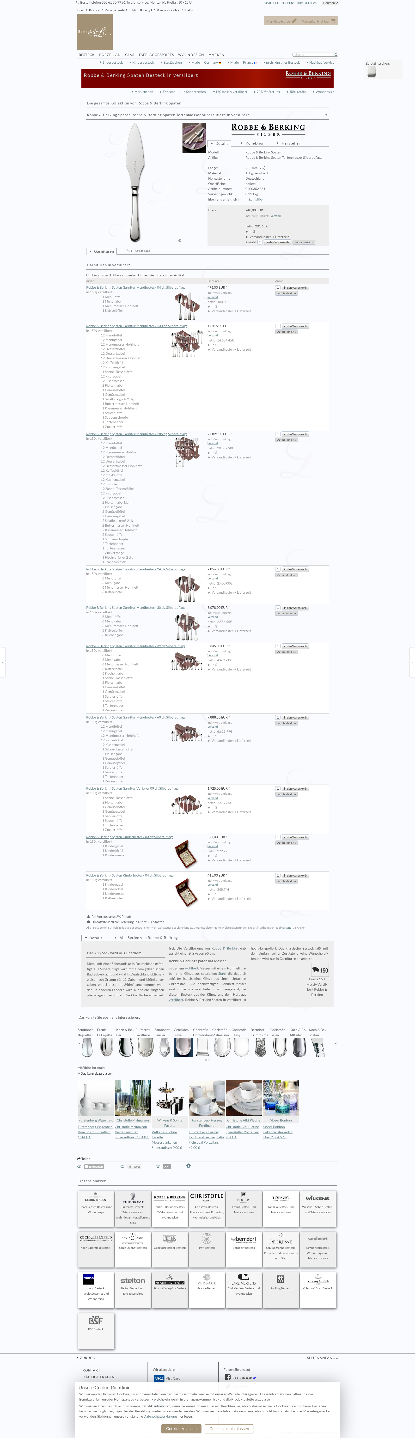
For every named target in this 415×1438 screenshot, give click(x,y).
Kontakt (91, 1370)
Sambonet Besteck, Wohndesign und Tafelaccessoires (318, 1253)
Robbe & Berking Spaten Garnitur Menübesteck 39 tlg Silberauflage (135, 646)
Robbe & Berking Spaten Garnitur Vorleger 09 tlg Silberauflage (132, 788)
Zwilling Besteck (281, 1288)
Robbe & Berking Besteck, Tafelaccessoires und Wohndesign (170, 1212)
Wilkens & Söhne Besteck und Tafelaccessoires (317, 1209)
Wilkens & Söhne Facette (169, 1122)
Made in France (242, 62)
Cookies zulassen (181, 1429)
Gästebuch (271, 3)
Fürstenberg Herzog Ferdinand (207, 1122)
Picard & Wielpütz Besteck (169, 1288)
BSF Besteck (96, 1329)
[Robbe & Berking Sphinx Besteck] (412, 662)
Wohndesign (325, 92)
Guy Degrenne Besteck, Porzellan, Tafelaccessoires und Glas (281, 1253)
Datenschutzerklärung (160, 1416)
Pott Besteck (207, 1247)
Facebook (242, 1378)
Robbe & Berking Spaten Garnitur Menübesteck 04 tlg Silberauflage (135, 287)
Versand (275, 216)
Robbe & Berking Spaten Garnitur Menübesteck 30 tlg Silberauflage (135, 607)
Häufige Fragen (99, 1377)
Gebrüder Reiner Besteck (170, 1247)
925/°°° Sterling (268, 92)
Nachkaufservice (321, 62)
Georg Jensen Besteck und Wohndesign (95, 1209)
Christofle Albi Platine (243, 1120)
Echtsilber (256, 199)
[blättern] (79, 1044)
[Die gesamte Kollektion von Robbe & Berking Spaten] (326, 115)
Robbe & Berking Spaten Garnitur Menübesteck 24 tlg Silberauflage (135, 569)
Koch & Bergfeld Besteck (95, 1247)
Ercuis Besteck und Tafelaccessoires (244, 1209)
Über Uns (288, 3)
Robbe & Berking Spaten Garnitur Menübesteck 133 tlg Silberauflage (136, 326)
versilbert (176, 1000)
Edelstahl (170, 92)
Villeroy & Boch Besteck (318, 1288)
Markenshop (143, 92)
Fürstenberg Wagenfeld (96, 1120)
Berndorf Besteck (244, 1247)
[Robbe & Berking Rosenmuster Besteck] (2, 662)
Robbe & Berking (139, 10)
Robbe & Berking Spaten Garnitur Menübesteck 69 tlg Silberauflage (135, 717)
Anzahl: (251, 242)
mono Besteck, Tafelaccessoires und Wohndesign (96, 1293)
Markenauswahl (114, 10)
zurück (87, 1358)
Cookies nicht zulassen (229, 1429)
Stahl (222, 973)
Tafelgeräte (298, 92)
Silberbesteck (113, 62)
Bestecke (94, 10)
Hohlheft (191, 968)
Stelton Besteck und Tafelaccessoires (133, 1290)
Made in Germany (205, 62)
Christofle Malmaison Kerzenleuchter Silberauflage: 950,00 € (132, 1132)
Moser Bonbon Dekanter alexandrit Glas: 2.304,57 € (278, 1132)
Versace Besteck (207, 1288)
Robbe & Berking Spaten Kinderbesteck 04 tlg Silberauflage (129, 875)
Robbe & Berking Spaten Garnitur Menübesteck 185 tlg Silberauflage (136, 434)
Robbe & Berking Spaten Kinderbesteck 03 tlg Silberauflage (129, 837)
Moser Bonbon (281, 1120)
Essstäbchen (173, 62)
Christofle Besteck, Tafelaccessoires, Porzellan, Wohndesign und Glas (207, 1212)
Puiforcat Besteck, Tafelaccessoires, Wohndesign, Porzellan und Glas (133, 1214)
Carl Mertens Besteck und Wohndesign (244, 1290)
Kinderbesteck (143, 62)
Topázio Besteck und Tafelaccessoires (281, 1209)
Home (81, 10)
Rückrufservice (308, 3)
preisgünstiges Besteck (283, 62)
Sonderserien (196, 92)
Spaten (188, 10)
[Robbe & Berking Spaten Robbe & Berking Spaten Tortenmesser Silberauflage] (135, 183)
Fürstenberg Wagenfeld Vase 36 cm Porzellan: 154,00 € (95, 1132)
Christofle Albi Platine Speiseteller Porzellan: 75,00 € (242, 1132)
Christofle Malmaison (133, 1120)
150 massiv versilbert (167, 10)
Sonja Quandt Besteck (133, 1247)
